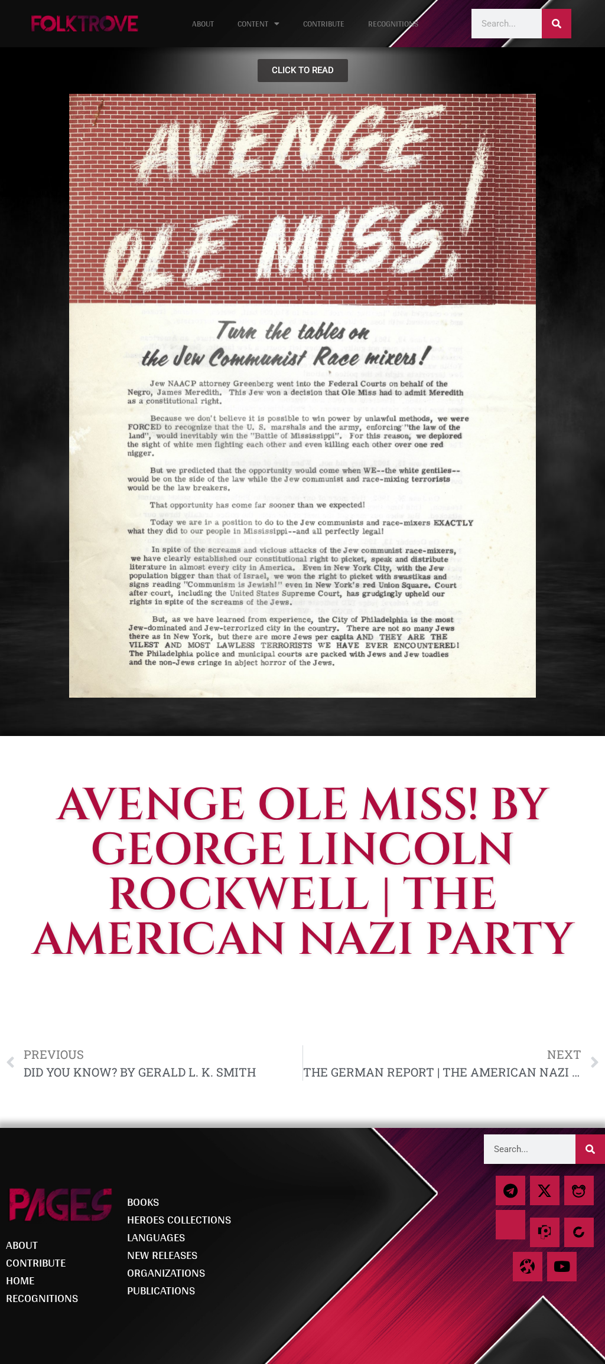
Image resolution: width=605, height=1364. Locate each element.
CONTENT (253, 23)
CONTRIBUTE (323, 23)
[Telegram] (510, 1190)
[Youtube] (562, 1266)
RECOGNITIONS (393, 23)
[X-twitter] (545, 1190)
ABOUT (203, 23)
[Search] (556, 23)
